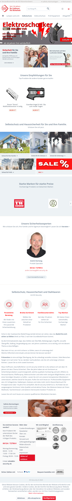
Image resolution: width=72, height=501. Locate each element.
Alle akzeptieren (34, 498)
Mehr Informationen (36, 493)
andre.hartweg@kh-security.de (36, 270)
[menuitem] (50, 1)
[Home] (3, 16)
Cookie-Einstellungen (27, 428)
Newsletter (23, 431)
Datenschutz (23, 447)
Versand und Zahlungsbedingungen (27, 440)
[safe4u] (36, 408)
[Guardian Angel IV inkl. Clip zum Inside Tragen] (36, 94)
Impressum (23, 452)
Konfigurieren (49, 498)
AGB (21, 450)
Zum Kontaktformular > (36, 277)
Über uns (22, 434)
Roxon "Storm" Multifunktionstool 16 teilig (12, 105)
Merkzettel (67, 1)
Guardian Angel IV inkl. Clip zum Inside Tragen (36, 105)
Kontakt (22, 436)
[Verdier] (53, 203)
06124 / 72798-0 (9, 443)
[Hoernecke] (19, 203)
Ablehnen (21, 498)
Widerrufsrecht (25, 444)
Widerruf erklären (24, 457)
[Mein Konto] (62, 9)
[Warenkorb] (68, 9)
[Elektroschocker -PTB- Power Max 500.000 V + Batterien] (36, 33)
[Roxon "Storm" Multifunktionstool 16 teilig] (12, 94)
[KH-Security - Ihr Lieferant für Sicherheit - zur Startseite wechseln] (11, 8)
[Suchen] (48, 8)
